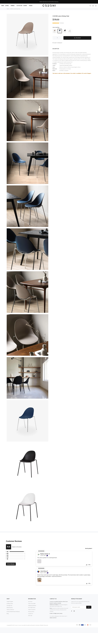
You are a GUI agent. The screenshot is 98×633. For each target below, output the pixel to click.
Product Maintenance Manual (13, 611)
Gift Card (30, 615)
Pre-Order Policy (31, 607)
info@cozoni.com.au (57, 613)
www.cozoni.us (53, 618)
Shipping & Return (32, 605)
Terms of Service (10, 609)
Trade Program (10, 601)
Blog (8, 613)
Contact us (30, 613)
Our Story (30, 601)
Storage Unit (9, 605)
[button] (58, 23)
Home (8, 9)
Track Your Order (31, 603)
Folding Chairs (10, 603)
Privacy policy (31, 611)
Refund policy (10, 607)
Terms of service (31, 609)
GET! (89, 607)
